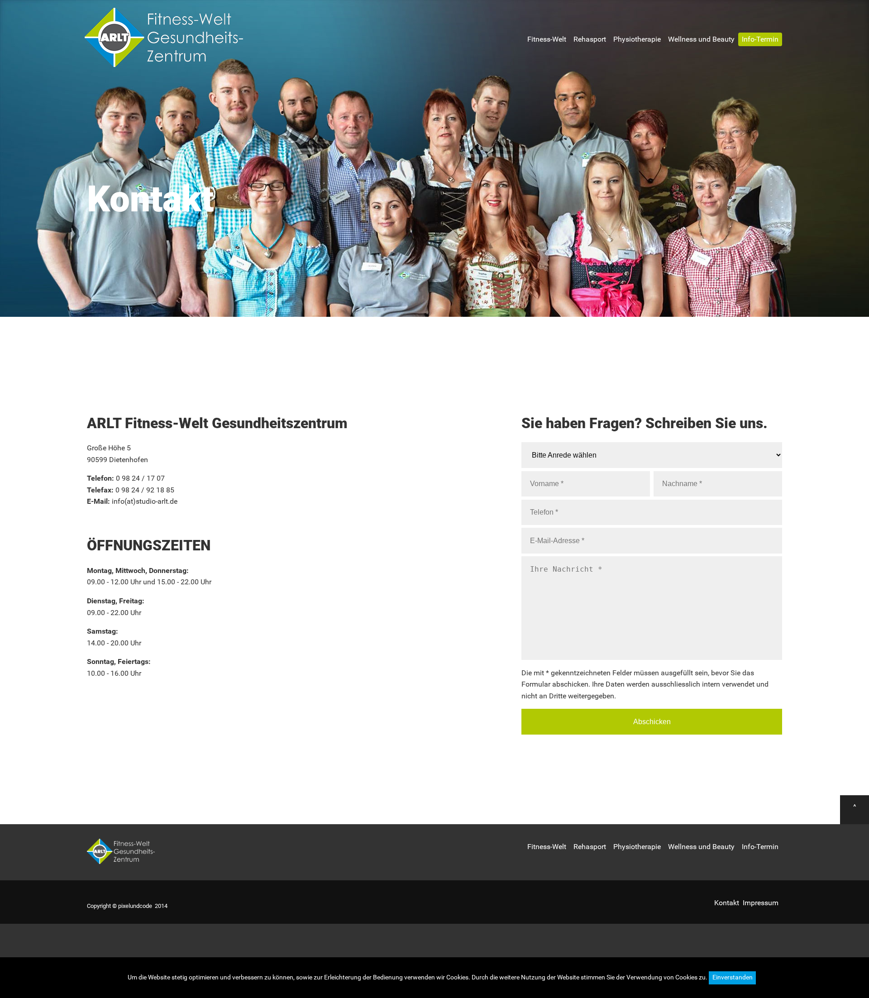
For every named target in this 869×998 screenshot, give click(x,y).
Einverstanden (732, 977)
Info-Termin (760, 39)
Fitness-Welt (546, 39)
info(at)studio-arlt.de (144, 501)
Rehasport (589, 39)
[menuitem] (547, 39)
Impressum (760, 902)
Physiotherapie (637, 39)
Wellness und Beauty (701, 39)
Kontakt (726, 902)
